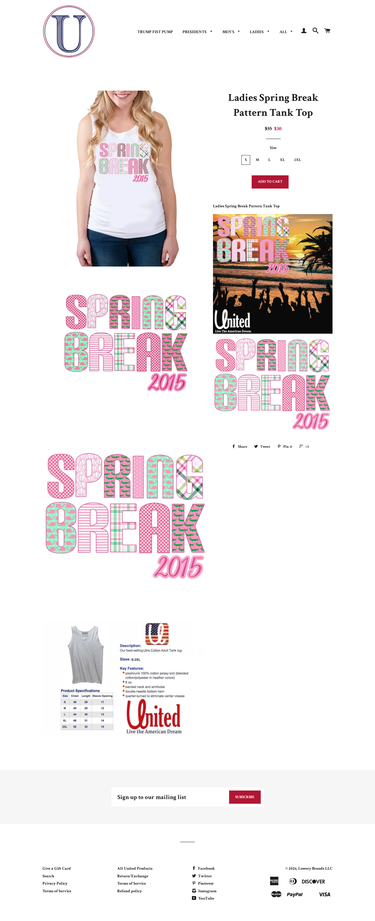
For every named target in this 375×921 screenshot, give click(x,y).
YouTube (205, 898)
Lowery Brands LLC (315, 868)
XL (282, 159)
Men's (228, 32)
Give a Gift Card (56, 868)
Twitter (204, 876)
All (283, 32)
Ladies (257, 32)
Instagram (207, 891)
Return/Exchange (132, 876)
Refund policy (129, 891)
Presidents (195, 32)
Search (48, 876)
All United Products (134, 868)
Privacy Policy (54, 883)
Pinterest (205, 883)
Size (273, 147)
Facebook (206, 868)
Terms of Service (56, 891)
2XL (297, 159)
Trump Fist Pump (155, 32)
